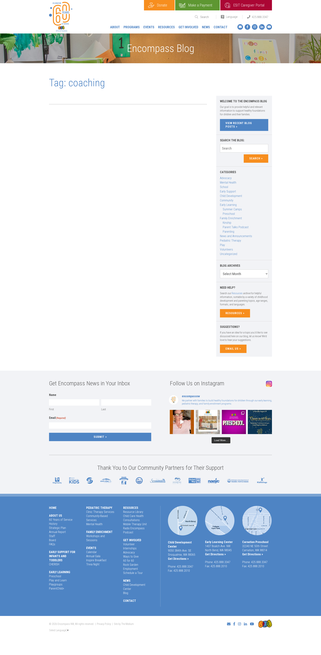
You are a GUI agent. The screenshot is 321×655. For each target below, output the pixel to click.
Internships (130, 548)
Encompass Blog (160, 48)
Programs (132, 27)
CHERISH (54, 564)
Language (232, 17)
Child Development (231, 196)
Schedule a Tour (133, 573)
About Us (55, 515)
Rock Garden (130, 564)
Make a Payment (200, 5)
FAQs (52, 544)
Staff (52, 536)
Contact (220, 27)
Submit (99, 437)
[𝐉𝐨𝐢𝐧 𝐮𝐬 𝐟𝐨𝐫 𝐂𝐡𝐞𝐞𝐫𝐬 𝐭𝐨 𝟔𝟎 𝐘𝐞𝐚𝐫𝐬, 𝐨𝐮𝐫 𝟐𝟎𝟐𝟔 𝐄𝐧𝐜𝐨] (260, 422)
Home (52, 508)
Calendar (91, 552)
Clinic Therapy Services (100, 512)
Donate (162, 5)
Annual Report (57, 532)
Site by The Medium (124, 623)
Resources (166, 27)
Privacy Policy (104, 623)
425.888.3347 (260, 17)
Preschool (229, 214)
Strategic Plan (57, 528)
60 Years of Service (60, 519)
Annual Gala (93, 556)
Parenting (228, 231)
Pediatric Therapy (230, 240)
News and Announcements (236, 236)
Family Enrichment (231, 218)
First (51, 409)
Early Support (228, 191)
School (224, 187)
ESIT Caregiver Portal (249, 5)
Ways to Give (131, 556)
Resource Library (133, 512)
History (53, 524)
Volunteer (129, 544)
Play (222, 245)
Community (226, 200)
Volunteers (226, 249)
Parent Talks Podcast (236, 227)
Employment (130, 569)
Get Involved (188, 27)
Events (148, 27)
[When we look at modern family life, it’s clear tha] (182, 422)
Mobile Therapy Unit (135, 524)
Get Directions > (178, 559)
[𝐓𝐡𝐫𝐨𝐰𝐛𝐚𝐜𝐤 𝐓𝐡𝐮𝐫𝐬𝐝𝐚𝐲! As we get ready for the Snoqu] (208, 422)
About (115, 27)
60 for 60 (128, 560)
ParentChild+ (56, 588)
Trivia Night (92, 564)
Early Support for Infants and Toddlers (62, 556)
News (206, 27)
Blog (125, 593)
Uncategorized (228, 254)
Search (254, 158)
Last (103, 409)
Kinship (227, 222)
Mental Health (228, 182)
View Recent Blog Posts (239, 124)
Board (52, 540)
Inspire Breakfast (96, 560)
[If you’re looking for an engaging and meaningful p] (234, 422)
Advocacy (226, 178)
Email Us (232, 348)
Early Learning (228, 205)
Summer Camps (232, 209)
